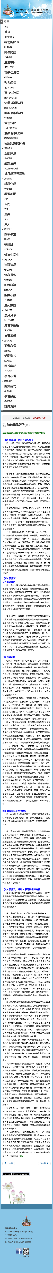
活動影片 (8, 351)
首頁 (6, 27)
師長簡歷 (8, 47)
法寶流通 (8, 330)
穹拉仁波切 (9, 88)
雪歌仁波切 (9, 67)
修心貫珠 (8, 270)
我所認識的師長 (11, 138)
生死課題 (8, 300)
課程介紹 (8, 179)
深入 (6, 219)
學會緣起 (8, 391)
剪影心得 (8, 341)
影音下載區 (9, 320)
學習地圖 (8, 189)
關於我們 (8, 381)
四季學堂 (8, 229)
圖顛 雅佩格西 (10, 108)
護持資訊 (8, 401)
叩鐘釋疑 (8, 280)
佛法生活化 (9, 249)
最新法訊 (8, 158)
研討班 (7, 239)
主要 (6, 209)
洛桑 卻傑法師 (10, 128)
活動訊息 (8, 148)
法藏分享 (8, 310)
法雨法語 (8, 260)
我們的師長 (9, 37)
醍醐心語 (8, 290)
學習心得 (8, 371)
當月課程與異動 (11, 169)
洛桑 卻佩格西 (10, 98)
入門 (6, 199)
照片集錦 (8, 361)
